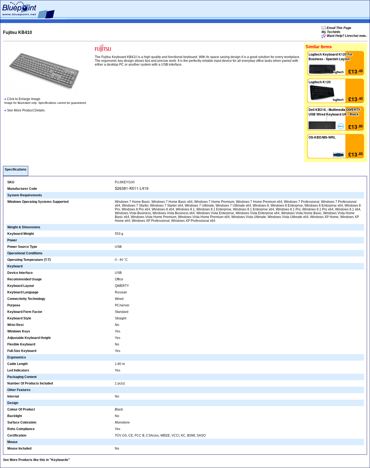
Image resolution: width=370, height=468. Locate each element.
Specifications (16, 169)
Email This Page (338, 28)
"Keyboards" (60, 460)
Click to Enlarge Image (22, 99)
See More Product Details (24, 110)
